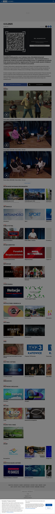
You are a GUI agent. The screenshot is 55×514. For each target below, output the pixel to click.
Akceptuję (49, 504)
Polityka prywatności (9, 512)
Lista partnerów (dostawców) (30, 508)
